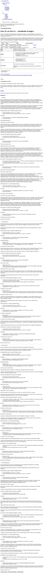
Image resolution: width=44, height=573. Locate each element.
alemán (6, 14)
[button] (2, 90)
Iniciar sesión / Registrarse (7, 19)
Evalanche (4, 97)
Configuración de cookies (27, 75)
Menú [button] (4, 3)
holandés (6, 16)
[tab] (22, 90)
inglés (6, 15)
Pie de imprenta (3, 75)
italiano (6, 18)
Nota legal (7, 10)
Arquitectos (7, 9)
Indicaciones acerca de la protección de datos (14, 75)
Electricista (7, 6)
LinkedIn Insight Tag (5, 462)
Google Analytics (5, 221)
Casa (6, 4)
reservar (34, 44)
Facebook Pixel (4, 345)
